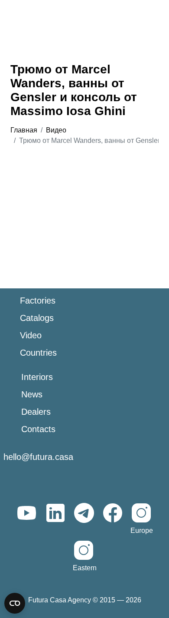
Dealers (36, 411)
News (31, 394)
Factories (37, 300)
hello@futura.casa (38, 457)
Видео (56, 130)
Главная (23, 130)
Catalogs (37, 318)
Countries (38, 352)
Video (31, 335)
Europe (141, 530)
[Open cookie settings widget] (14, 603)
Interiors (37, 377)
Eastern (85, 568)
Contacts (38, 429)
